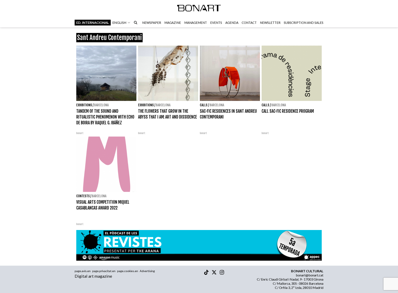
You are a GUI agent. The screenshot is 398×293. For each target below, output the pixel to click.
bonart (80, 133)
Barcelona (101, 105)
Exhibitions (84, 105)
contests (83, 196)
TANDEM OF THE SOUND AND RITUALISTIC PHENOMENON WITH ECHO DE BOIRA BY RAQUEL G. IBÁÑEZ (105, 117)
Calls (203, 105)
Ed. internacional (92, 22)
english (119, 22)
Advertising (147, 271)
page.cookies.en (127, 271)
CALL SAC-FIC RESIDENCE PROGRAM (288, 111)
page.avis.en (83, 271)
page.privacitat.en (103, 271)
